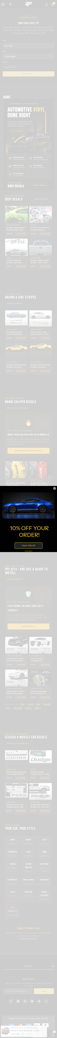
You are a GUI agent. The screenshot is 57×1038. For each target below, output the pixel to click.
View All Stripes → (15, 303)
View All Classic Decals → (19, 743)
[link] (53, 1033)
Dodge (37, 708)
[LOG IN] (46, 4)
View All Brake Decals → (18, 408)
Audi (22, 704)
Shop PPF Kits (28, 626)
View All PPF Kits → (15, 579)
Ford (8, 708)
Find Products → (28, 74)
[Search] (10, 4)
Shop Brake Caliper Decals (28, 451)
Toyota (30, 704)
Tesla (38, 704)
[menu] (3, 4)
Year (4, 41)
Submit (44, 991)
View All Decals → (41, 199)
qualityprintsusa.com (28, 939)
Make (5, 51)
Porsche (28, 708)
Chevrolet (46, 704)
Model (5, 62)
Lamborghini (17, 708)
